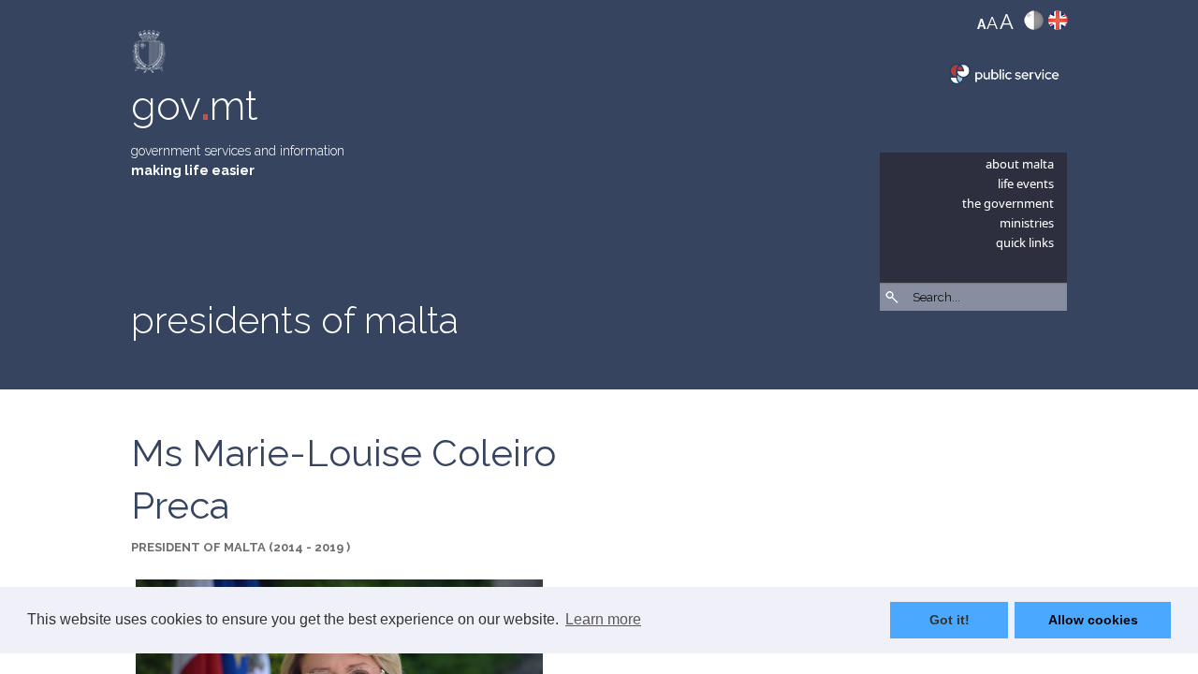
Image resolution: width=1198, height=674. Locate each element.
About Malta (1020, 163)
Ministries (1027, 222)
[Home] (149, 55)
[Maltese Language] (1034, 24)
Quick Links (1025, 242)
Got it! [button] (949, 619)
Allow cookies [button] (1093, 619)
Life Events (1026, 183)
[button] (1057, 346)
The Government (1008, 203)
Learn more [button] (603, 619)
